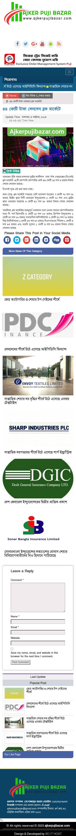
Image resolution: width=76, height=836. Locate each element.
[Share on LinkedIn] (36, 240)
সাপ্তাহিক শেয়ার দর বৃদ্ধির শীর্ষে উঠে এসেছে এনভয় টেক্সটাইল (36, 401)
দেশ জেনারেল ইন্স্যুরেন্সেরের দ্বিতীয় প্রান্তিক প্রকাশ (35, 502)
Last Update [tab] (38, 677)
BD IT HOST (53, 834)
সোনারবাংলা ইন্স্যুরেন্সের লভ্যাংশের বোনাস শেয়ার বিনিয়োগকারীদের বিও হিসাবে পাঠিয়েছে (35, 554)
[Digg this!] (56, 240)
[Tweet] (17, 240)
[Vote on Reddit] (46, 240)
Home (12, 95)
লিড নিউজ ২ (31, 95)
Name (15, 616)
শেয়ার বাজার (44, 95)
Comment (17, 580)
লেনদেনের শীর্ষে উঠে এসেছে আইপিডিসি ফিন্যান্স (35, 349)
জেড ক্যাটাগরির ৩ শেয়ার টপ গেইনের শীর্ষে (31, 299)
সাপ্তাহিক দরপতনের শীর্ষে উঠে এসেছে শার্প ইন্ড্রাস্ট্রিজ (38, 452)
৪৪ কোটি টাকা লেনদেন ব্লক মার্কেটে (32, 109)
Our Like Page (12, 754)
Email (15, 627)
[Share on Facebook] (7, 240)
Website (15, 638)
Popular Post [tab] (38, 683)
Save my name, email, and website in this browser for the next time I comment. (34, 654)
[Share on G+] (26, 240)
